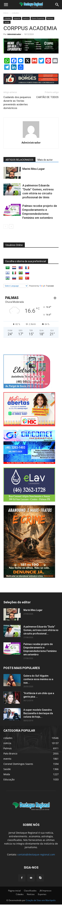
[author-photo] (31, 137)
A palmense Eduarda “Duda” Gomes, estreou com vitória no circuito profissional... (40, 630)
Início (5, 12)
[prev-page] (5, 226)
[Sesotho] (8, 278)
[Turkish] (27, 278)
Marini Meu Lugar (33, 168)
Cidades (20, 894)
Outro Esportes (38, 18)
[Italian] (14, 273)
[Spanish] (21, 278)
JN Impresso (45, 890)
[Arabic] (8, 268)
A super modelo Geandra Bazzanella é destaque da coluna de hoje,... (38, 713)
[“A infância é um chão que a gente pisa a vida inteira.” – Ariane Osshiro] (12, 698)
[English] (21, 268)
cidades (15, 12)
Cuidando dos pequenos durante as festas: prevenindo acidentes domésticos (17, 103)
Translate (50, 286)
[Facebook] (21, 877)
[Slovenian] (14, 278)
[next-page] (11, 226)
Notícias (31, 894)
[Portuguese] (21, 273)
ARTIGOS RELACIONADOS (19, 159)
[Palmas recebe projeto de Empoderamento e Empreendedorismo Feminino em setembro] (12, 210)
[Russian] (27, 273)
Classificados (30, 890)
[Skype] (40, 877)
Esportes (42, 894)
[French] (27, 268)
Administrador (14, 34)
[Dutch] (14, 268)
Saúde (6, 22)
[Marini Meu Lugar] (12, 173)
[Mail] (31, 877)
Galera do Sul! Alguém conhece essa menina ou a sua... (38, 679)
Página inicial (14, 890)
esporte (17, 18)
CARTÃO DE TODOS (47, 97)
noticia (26, 18)
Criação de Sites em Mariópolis (41, 900)
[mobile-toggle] (5, 4)
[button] (57, 4)
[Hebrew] (8, 273)
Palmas (50, 18)
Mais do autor (45, 159)
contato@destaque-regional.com (36, 854)
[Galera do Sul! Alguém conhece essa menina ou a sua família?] (12, 680)
